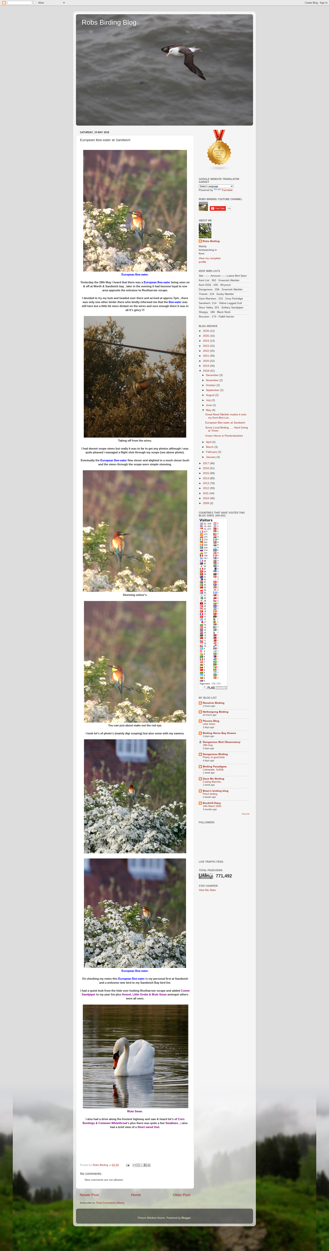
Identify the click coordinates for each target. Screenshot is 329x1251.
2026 (206, 330)
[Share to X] (142, 1165)
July (209, 400)
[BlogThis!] (138, 1165)
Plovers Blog (211, 721)
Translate (227, 190)
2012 (206, 488)
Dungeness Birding (215, 754)
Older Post (181, 1195)
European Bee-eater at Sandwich (225, 422)
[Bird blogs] (219, 170)
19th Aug (207, 745)
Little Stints (209, 724)
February (212, 452)
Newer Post (89, 1195)
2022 (206, 350)
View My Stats (207, 890)
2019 (206, 365)
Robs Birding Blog (109, 22)
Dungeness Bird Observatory (221, 742)
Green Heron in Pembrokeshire (224, 435)
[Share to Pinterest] (149, 1165)
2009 (206, 503)
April (209, 442)
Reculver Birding (213, 703)
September (213, 390)
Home (136, 1195)
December (212, 375)
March (210, 447)
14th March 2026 (212, 806)
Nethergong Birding (215, 711)
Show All (245, 814)
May (209, 410)
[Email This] (134, 1165)
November (212, 380)
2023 (206, 345)
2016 (206, 468)
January (211, 457)
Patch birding (210, 794)
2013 (206, 483)
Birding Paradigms (215, 766)
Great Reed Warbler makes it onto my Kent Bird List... (225, 416)
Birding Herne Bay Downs (219, 733)
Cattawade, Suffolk (213, 769)
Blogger (186, 1217)
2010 (206, 498)
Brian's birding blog (215, 790)
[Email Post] (127, 1165)
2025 (206, 335)
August (210, 395)
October (211, 385)
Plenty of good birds (214, 757)
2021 (206, 355)
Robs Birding (211, 241)
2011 (206, 493)
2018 (206, 370)
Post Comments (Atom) (110, 1202)
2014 (206, 478)
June (209, 405)
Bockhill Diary (212, 803)
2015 (206, 473)
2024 (206, 340)
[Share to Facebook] (145, 1165)
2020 (206, 360)
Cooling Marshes (212, 781)
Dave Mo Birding (213, 778)
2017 (206, 463)
